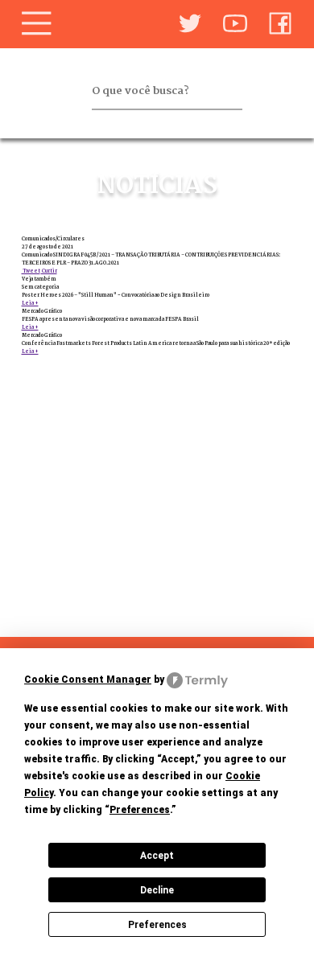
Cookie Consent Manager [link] (87, 679)
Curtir (49, 271)
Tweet (31, 271)
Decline (157, 890)
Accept (157, 855)
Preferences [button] (139, 809)
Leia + (30, 303)
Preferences (157, 924)
